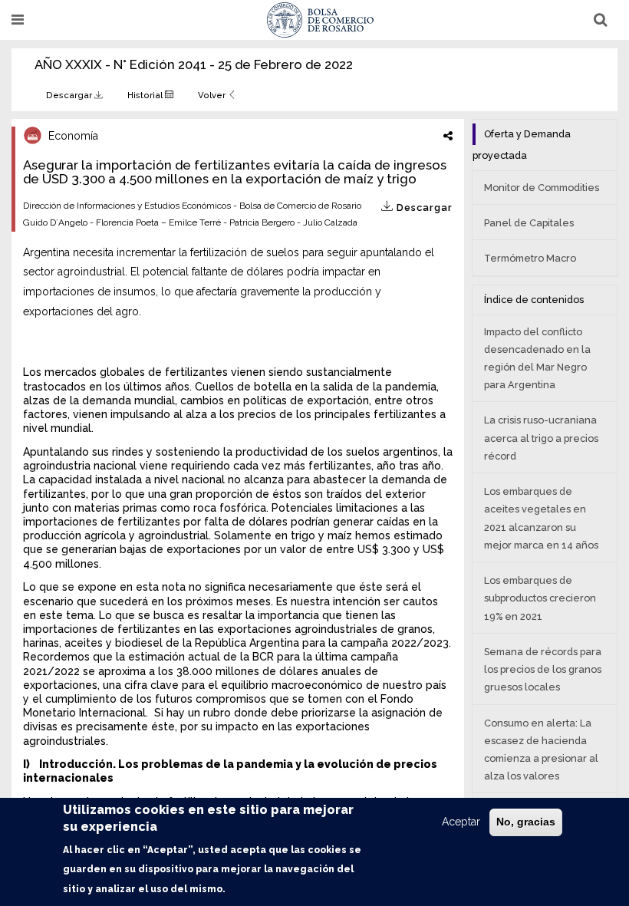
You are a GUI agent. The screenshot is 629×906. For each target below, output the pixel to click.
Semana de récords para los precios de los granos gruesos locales (542, 669)
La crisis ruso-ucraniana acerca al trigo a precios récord (541, 437)
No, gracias (525, 821)
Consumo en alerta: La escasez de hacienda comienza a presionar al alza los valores (541, 749)
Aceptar (461, 821)
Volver (213, 95)
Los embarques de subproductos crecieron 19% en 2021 (540, 598)
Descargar (70, 95)
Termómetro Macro (530, 258)
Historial (146, 95)
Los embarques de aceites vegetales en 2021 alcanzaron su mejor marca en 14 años (541, 518)
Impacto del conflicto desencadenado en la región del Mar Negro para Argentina (537, 358)
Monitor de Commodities (541, 187)
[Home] (320, 20)
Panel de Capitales (529, 223)
